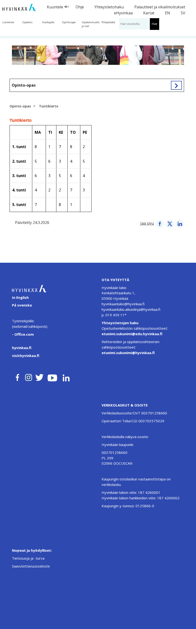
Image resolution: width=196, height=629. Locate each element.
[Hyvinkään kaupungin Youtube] (52, 376)
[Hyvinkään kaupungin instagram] (28, 376)
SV (183, 13)
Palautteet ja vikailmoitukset (159, 7)
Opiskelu (27, 22)
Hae (154, 24)
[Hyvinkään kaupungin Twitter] (39, 376)
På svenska (22, 305)
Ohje (80, 7)
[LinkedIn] (180, 223)
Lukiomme (8, 22)
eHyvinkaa (123, 13)
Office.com (23, 334)
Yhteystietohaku (109, 7)
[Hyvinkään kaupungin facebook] (17, 376)
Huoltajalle (48, 22)
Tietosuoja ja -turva (28, 558)
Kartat (148, 13)
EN (167, 13)
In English (20, 297)
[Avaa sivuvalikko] (176, 85)
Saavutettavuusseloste (31, 566)
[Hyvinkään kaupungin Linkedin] (65, 376)
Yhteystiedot (108, 22)
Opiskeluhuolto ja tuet (90, 24)
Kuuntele (55, 7)
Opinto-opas (69, 22)
